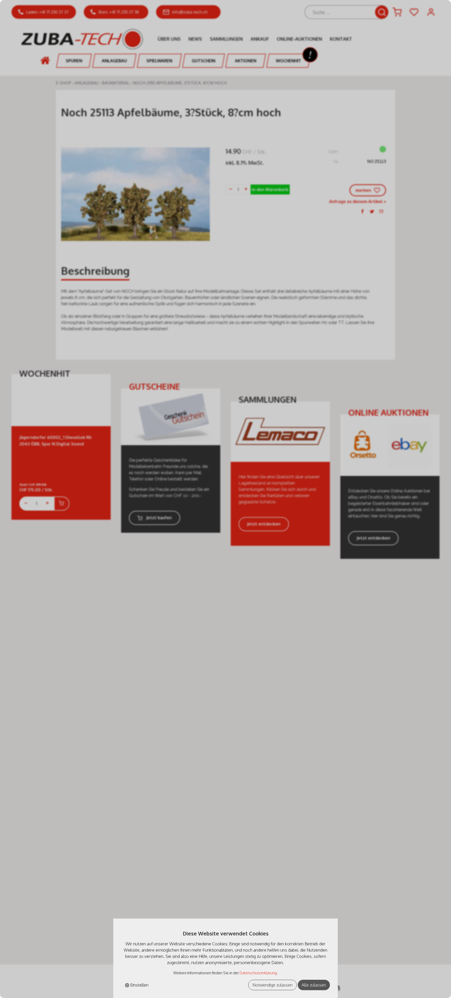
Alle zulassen (314, 985)
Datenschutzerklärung (258, 972)
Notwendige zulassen (272, 985)
